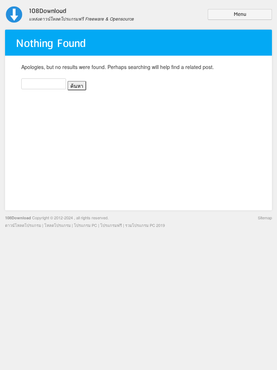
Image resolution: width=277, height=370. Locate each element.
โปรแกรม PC (85, 225)
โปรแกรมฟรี (111, 225)
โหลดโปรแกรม (57, 225)
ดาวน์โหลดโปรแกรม (23, 225)
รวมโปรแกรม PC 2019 (145, 225)
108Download (18, 217)
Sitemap (265, 217)
